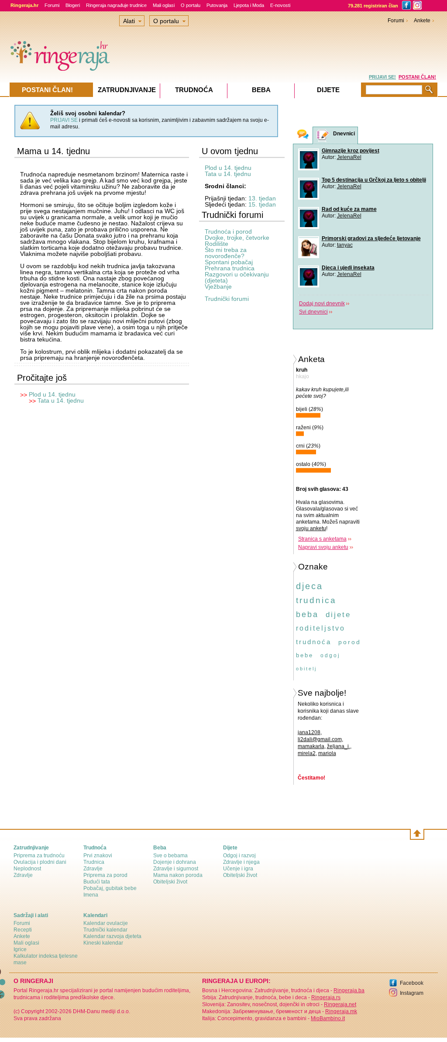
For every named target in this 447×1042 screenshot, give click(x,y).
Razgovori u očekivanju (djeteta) (237, 277)
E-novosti (280, 5)
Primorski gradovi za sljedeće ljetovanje (371, 238)
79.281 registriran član (373, 5)
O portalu (190, 5)
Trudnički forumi (227, 298)
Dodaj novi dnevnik (322, 303)
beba (307, 614)
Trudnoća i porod (228, 231)
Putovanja (216, 5)
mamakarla (311, 746)
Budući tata (96, 882)
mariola (327, 753)
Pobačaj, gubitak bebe (110, 888)
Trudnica (93, 862)
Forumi (52, 5)
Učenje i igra (238, 869)
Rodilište (216, 243)
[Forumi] (303, 135)
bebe (304, 655)
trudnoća (313, 641)
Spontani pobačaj (229, 262)
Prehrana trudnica (229, 268)
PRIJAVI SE (64, 120)
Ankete (422, 20)
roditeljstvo (320, 628)
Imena (90, 895)
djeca (309, 586)
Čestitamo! (311, 778)
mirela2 (307, 753)
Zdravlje (23, 875)
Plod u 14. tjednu (52, 394)
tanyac (345, 245)
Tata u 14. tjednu (61, 400)
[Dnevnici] (323, 135)
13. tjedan (262, 198)
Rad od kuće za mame (349, 209)
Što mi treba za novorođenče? (226, 252)
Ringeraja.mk (341, 1011)
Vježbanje (218, 286)
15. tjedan (262, 204)
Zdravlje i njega (241, 862)
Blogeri (72, 5)
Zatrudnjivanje (127, 89)
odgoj (330, 655)
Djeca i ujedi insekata (348, 268)
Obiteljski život (170, 882)
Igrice (20, 949)
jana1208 (309, 732)
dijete (338, 615)
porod (349, 641)
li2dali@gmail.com (320, 739)
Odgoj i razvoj (239, 855)
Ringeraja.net (340, 1004)
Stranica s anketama (322, 539)
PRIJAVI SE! (382, 76)
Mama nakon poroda (178, 875)
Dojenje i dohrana (174, 862)
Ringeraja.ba (349, 990)
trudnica (316, 600)
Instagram (411, 993)
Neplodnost (27, 869)
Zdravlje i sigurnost (175, 869)
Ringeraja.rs (325, 997)
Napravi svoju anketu (323, 547)
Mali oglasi (164, 5)
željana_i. (338, 746)
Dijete (328, 89)
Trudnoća (194, 89)
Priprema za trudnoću (39, 855)
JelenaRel (349, 157)
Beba (261, 89)
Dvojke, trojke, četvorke (237, 237)
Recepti (23, 930)
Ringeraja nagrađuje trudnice (116, 5)
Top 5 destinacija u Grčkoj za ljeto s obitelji (374, 180)
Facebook (411, 983)
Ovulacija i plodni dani (40, 862)
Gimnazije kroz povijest (350, 151)
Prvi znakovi (97, 855)
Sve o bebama (170, 855)
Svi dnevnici (313, 312)
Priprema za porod (105, 875)
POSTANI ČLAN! (417, 76)
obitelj (306, 668)
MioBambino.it (328, 1018)
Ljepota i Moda (249, 5)
